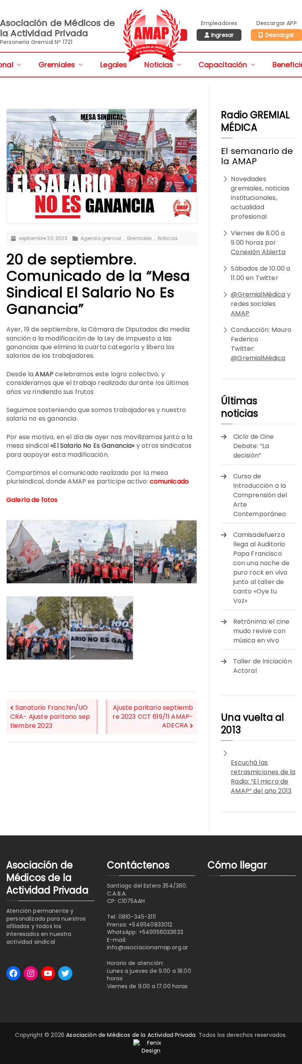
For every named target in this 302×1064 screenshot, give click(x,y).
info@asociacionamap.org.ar (147, 947)
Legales (113, 65)
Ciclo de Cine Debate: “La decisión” (253, 446)
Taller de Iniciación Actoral (262, 666)
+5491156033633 (161, 932)
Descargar (279, 35)
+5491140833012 (150, 924)
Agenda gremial (101, 238)
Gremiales (57, 65)
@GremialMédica (258, 294)
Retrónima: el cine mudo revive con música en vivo (261, 631)
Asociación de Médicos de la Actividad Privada (130, 1035)
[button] (17, 65)
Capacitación (223, 65)
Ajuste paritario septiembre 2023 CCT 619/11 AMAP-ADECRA (152, 716)
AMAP (240, 313)
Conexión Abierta (258, 251)
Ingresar (222, 35)
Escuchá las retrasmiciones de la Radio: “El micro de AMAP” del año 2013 (263, 776)
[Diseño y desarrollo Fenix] (151, 1046)
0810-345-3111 (137, 917)
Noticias (158, 65)
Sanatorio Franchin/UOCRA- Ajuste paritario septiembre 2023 (50, 716)
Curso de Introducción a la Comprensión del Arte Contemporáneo (260, 495)
